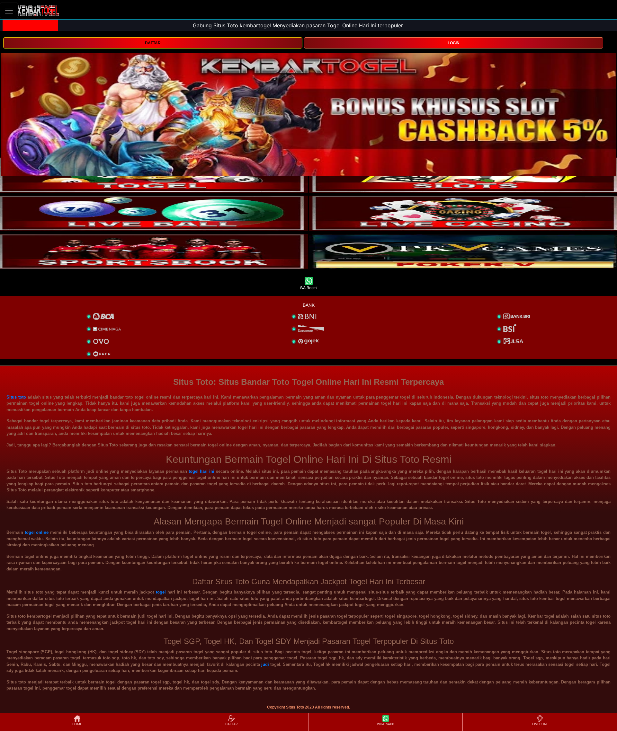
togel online (37, 532)
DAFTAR (153, 43)
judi (265, 664)
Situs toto (16, 397)
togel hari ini (202, 471)
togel (161, 592)
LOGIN (454, 43)
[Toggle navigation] (9, 10)
